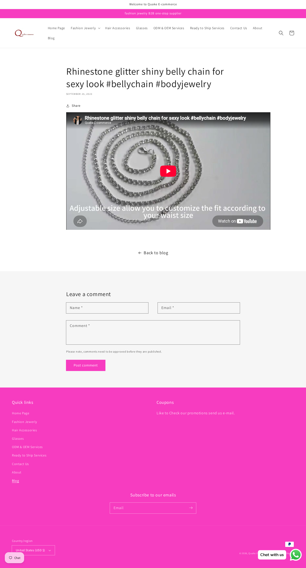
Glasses (18, 438)
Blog (15, 480)
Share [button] (76, 105)
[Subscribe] (191, 508)
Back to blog (156, 252)
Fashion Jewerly (24, 422)
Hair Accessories (24, 430)
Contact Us (20, 464)
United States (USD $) (30, 550)
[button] (85, 28)
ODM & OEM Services (27, 447)
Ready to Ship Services (29, 455)
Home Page (20, 413)
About (17, 472)
